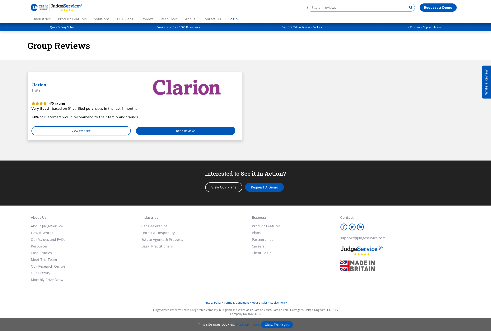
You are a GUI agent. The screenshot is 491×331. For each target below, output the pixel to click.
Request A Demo (264, 187)
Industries (42, 19)
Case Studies (41, 253)
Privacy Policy (212, 302)
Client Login (262, 253)
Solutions (102, 19)
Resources (169, 19)
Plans (256, 232)
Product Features (72, 19)
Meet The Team (44, 259)
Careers (258, 246)
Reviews (146, 19)
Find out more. (248, 324)
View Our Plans (223, 187)
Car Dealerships (154, 226)
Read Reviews (185, 131)
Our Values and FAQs (48, 239)
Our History (40, 273)
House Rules (260, 302)
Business (259, 217)
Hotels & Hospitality (158, 232)
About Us (38, 217)
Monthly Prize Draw (47, 279)
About (190, 19)
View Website (81, 131)
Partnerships (262, 239)
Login (233, 19)
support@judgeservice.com (363, 238)
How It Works (42, 232)
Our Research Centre (48, 266)
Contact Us (212, 19)
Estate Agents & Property (162, 239)
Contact (347, 217)
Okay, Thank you (277, 325)
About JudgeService (47, 226)
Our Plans (125, 19)
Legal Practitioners (157, 246)
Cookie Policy (278, 302)
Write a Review (486, 82)
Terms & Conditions (236, 302)
